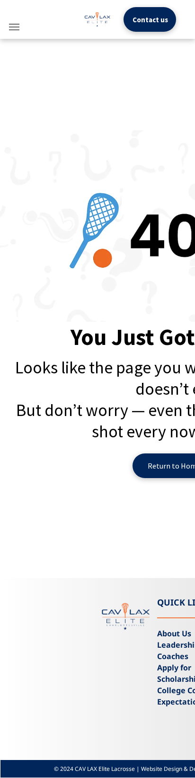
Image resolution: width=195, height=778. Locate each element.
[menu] (14, 27)
